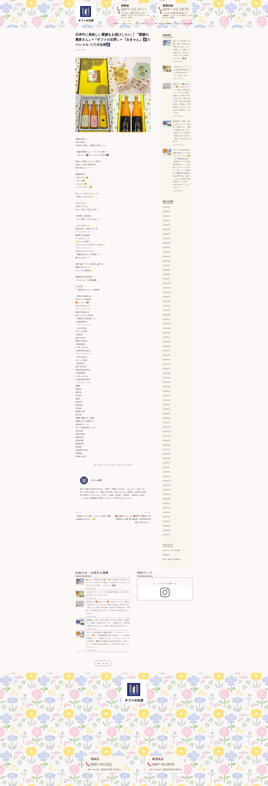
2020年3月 (166, 521)
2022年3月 (166, 413)
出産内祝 (100, 465)
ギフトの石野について (143, 23)
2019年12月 (167, 530)
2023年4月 (166, 355)
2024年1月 (166, 319)
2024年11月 (167, 288)
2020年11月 (167, 485)
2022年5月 (166, 404)
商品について (127, 23)
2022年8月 (166, 391)
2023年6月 (166, 346)
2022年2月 (166, 418)
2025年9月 (166, 247)
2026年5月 (166, 216)
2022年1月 (166, 422)
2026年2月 (166, 229)
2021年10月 (167, 436)
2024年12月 (167, 283)
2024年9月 (166, 297)
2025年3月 (166, 270)
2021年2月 (166, 472)
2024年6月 (166, 301)
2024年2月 (166, 315)
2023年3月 (166, 360)
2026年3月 (166, 225)
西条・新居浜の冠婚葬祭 (163, 23)
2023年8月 (166, 337)
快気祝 (113, 465)
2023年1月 (166, 369)
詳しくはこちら (103, 663)
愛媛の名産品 (121, 465)
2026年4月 (166, 220)
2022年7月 (166, 396)
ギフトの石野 (96, 480)
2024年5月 (166, 306)
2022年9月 (166, 386)
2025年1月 (166, 279)
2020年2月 (166, 526)
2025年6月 (166, 256)
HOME (116, 23)
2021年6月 (166, 454)
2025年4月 (166, 265)
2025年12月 (167, 238)
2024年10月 (167, 292)
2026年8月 (166, 207)
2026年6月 (166, 211)
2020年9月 (166, 494)
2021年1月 (166, 476)
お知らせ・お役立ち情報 (184, 23)
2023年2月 (166, 364)
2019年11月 (167, 535)
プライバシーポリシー (184, 777)
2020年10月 (167, 490)
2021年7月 (166, 449)
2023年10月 (167, 328)
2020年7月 (166, 503)
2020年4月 (166, 517)
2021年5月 (166, 458)
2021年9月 (166, 440)
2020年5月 (166, 512)
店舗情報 (166, 555)
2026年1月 (166, 234)
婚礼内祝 (107, 465)
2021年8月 (166, 445)
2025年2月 (166, 274)
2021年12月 (167, 427)
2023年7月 (166, 342)
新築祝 (129, 465)
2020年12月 (167, 481)
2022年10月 (167, 382)
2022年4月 (166, 409)
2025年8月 (166, 252)
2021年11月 (167, 431)
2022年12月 (167, 373)
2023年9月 (166, 333)
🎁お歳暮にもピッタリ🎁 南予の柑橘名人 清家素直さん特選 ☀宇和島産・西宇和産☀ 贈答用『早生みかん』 (133, 519)
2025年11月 (167, 243)
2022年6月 (166, 400)
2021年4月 (166, 463)
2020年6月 (166, 508)
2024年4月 (166, 310)
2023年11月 (167, 324)
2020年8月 (166, 499)
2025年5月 (166, 261)
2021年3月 (166, 467)
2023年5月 (166, 351)
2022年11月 (167, 377)
